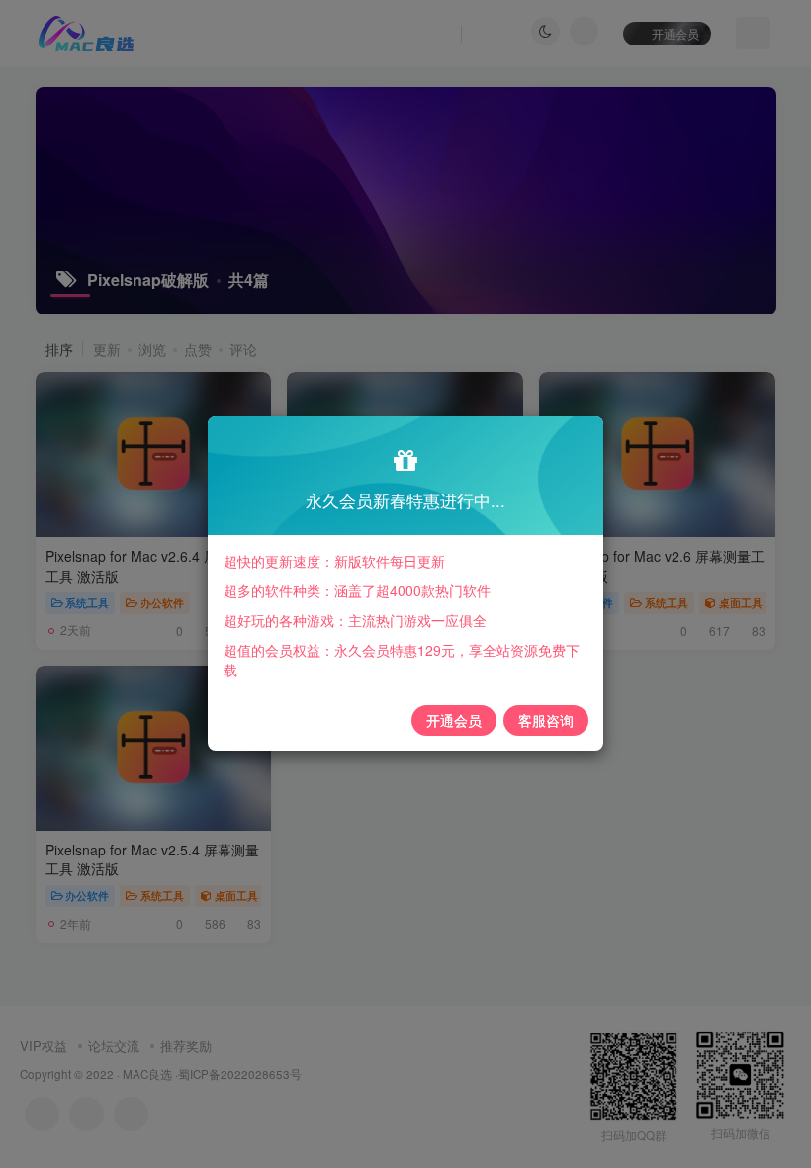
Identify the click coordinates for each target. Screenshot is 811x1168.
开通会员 (454, 720)
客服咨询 (546, 720)
